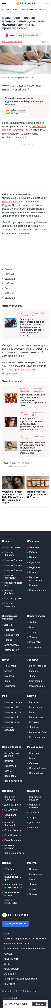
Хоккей (33, 637)
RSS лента (9, 984)
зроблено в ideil (10, 998)
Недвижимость (12, 635)
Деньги (8, 625)
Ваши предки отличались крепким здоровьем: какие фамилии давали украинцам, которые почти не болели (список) (32, 327)
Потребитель (36, 707)
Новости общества (24, 390)
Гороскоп (34, 702)
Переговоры (11, 766)
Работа (33, 552)
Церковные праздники (35, 798)
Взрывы (8, 761)
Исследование (37, 686)
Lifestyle (31, 696)
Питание (33, 671)
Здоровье (32, 660)
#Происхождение (18, 466)
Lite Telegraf (24, 314)
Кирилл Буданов (13, 830)
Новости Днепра (13, 560)
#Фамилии (14, 463)
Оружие (8, 771)
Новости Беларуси (9, 728)
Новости (7, 541)
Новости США (11, 707)
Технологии (10, 666)
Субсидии (34, 562)
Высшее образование (36, 578)
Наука (5, 660)
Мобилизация (35, 747)
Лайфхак (34, 727)
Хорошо (39, 1004)
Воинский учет (36, 773)
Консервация (36, 874)
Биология (9, 676)
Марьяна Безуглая (9, 846)
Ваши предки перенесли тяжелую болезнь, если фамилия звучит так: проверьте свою (32, 424)
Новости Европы (13, 702)
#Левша (26, 463)
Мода (32, 712)
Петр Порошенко (13, 835)
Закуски (33, 894)
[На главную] (25, 3)
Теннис (33, 632)
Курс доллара (11, 645)
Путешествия (36, 717)
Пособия (34, 585)
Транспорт (9, 630)
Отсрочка (34, 763)
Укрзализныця (11, 650)
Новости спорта (36, 616)
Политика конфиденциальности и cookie (24, 938)
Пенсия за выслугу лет (10, 901)
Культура (34, 722)
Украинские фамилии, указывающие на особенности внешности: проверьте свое (33, 400)
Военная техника (13, 781)
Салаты (33, 889)
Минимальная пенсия (11, 893)
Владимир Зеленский (9, 798)
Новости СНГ (11, 717)
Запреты (33, 817)
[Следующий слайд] (48, 10)
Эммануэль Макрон (10, 816)
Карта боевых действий (11, 754)
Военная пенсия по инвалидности (13, 885)
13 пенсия (9, 869)
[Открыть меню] (4, 3)
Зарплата (34, 547)
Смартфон (10, 686)
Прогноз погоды (37, 590)
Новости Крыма (12, 598)
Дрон (7, 681)
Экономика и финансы (9, 617)
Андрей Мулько (16, 35)
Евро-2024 (35, 642)
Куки (24, 1004)
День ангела (35, 822)
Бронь (32, 758)
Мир (4, 696)
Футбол (33, 622)
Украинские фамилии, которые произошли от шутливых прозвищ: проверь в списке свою (32, 447)
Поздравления (37, 737)
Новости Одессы (13, 565)
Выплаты (34, 557)
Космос (8, 671)
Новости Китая (12, 722)
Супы (32, 879)
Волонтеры (10, 776)
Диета (32, 676)
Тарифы (8, 640)
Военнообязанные (39, 768)
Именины (34, 827)
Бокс (31, 627)
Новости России (12, 712)
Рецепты (32, 863)
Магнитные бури (38, 732)
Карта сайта (9, 974)
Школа (32, 572)
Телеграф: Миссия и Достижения (20, 979)
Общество (33, 541)
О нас (6, 933)
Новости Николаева (10, 604)
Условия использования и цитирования (24, 948)
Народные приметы (34, 806)
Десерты (34, 884)
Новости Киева (12, 547)
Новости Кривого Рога (13, 584)
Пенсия (6, 863)
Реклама (7, 954)
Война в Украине (11, 747)
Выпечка (33, 869)
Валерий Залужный (9, 823)
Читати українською (12, 42)
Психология (35, 681)
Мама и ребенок (37, 666)
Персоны (7, 791)
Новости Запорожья (10, 576)
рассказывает (10, 201)
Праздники (33, 791)
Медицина (34, 567)
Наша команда (11, 969)
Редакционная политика (16, 943)
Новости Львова (13, 570)
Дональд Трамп (12, 804)
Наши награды (11, 959)
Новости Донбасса (9, 592)
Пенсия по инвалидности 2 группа (12, 877)
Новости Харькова (9, 553)
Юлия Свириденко (14, 853)
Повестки (34, 753)
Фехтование (35, 647)
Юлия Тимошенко (13, 840)
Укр (47, 3)
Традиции (34, 812)
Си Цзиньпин (11, 809)
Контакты (8, 964)
